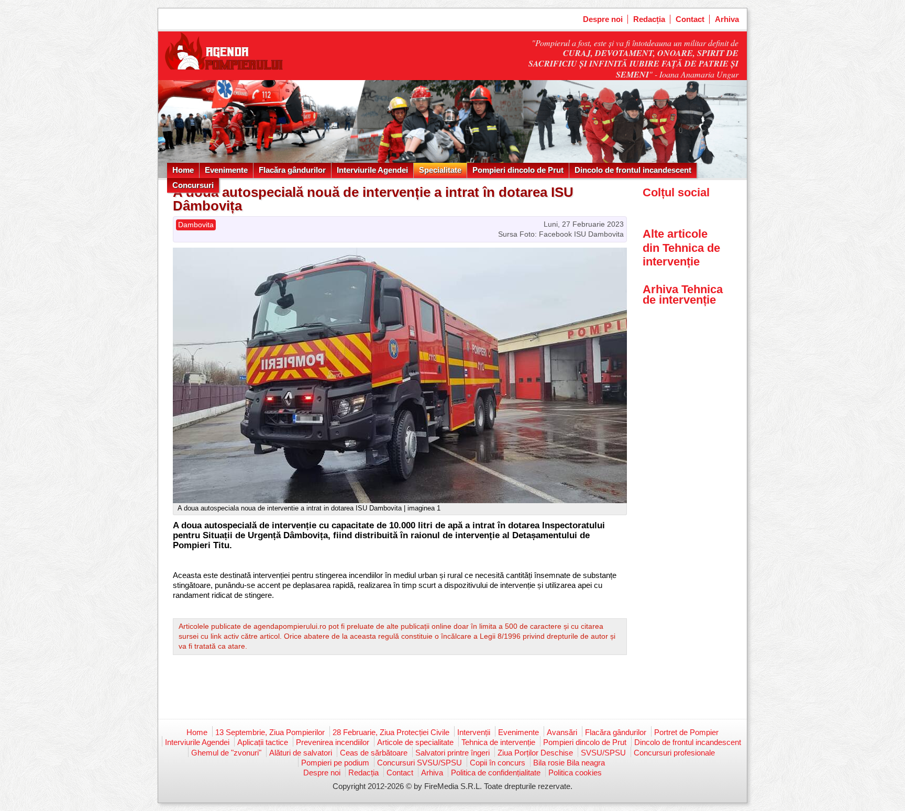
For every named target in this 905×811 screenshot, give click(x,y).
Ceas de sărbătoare (373, 752)
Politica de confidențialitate (495, 772)
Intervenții (473, 732)
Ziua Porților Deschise (535, 752)
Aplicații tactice (262, 742)
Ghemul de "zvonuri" (226, 752)
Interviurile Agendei (372, 169)
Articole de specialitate (415, 742)
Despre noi (603, 19)
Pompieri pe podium (335, 762)
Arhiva (727, 19)
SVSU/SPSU (603, 752)
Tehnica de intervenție (498, 742)
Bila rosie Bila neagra (569, 762)
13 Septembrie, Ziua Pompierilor (270, 732)
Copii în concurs (497, 762)
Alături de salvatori (300, 752)
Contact (690, 19)
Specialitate (440, 169)
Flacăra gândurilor (292, 169)
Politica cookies (575, 772)
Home (183, 169)
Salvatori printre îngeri (452, 752)
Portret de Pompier (686, 732)
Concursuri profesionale (674, 752)
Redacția (649, 19)
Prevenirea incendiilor (332, 742)
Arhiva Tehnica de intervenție (683, 294)
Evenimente (226, 169)
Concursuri (193, 185)
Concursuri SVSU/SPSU (419, 762)
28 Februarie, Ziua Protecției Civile (391, 732)
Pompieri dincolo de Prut (518, 169)
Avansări (562, 732)
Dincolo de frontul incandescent (633, 169)
